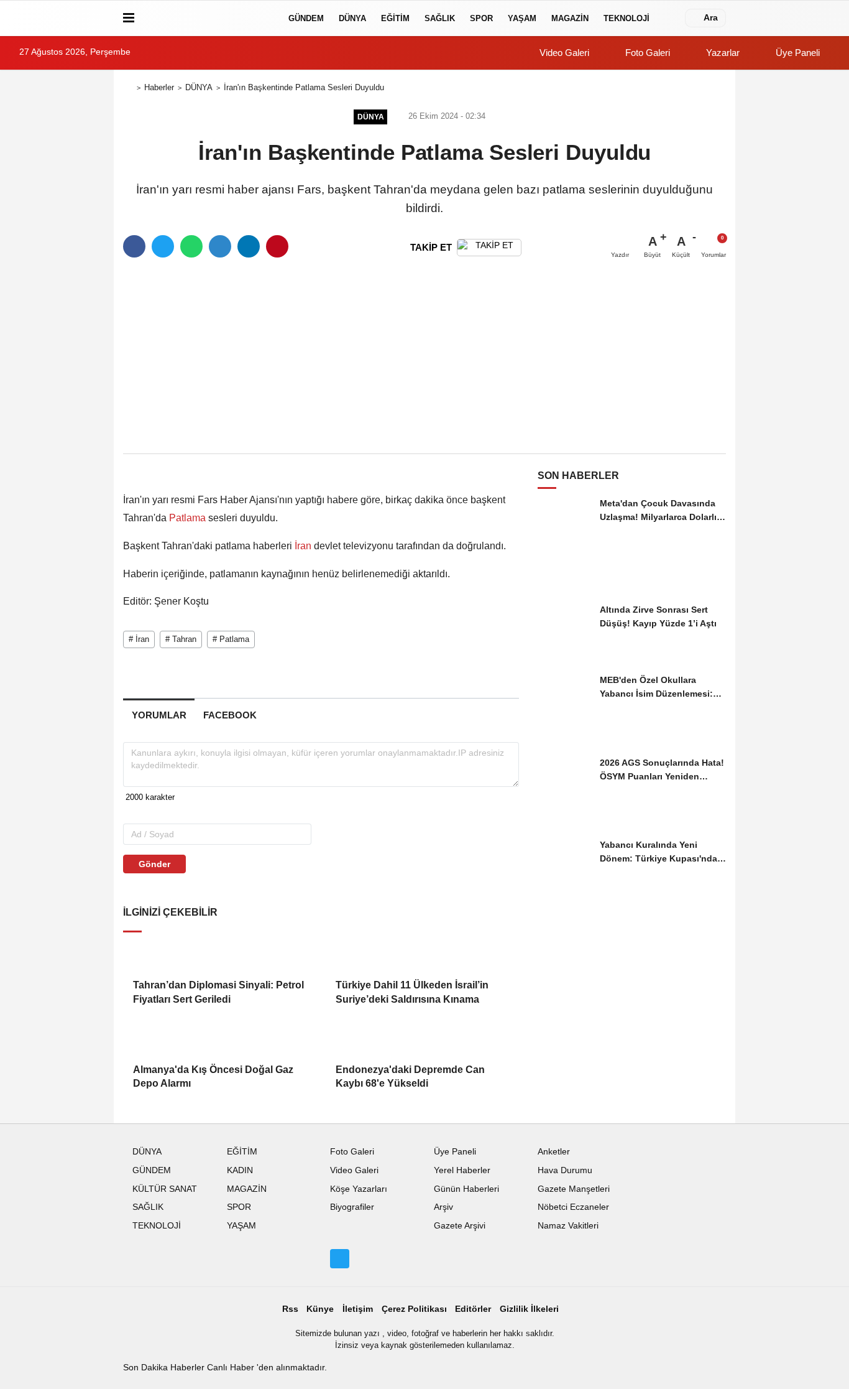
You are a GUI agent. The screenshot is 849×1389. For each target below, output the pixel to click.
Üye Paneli (796, 52)
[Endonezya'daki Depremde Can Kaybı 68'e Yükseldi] (422, 1038)
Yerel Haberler (462, 1170)
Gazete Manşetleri (574, 1189)
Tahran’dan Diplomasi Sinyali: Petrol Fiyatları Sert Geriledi (218, 992)
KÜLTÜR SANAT (164, 1189)
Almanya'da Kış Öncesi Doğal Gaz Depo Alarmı (213, 1076)
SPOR (481, 18)
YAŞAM (522, 18)
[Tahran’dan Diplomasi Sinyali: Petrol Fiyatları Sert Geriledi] (219, 954)
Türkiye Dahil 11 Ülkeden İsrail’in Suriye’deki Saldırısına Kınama (412, 992)
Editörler (473, 1309)
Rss (290, 1309)
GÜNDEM (306, 18)
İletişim (357, 1309)
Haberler (159, 87)
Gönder (154, 864)
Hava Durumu (565, 1170)
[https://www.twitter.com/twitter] (339, 1258)
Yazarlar (722, 52)
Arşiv (443, 1207)
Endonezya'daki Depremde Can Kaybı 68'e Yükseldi (410, 1076)
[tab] (159, 715)
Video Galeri (563, 52)
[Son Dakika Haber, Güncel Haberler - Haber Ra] (209, 18)
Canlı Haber (232, 1367)
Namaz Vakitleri (568, 1225)
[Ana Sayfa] (128, 88)
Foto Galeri (646, 52)
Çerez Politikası (414, 1309)
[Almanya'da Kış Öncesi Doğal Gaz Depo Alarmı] (219, 1038)
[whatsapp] (191, 246)
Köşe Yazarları (358, 1189)
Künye (320, 1309)
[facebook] (134, 246)
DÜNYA (352, 18)
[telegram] (220, 246)
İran (303, 546)
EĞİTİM (395, 18)
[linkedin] (248, 246)
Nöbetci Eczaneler (573, 1207)
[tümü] (669, 18)
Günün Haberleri (466, 1189)
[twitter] (163, 246)
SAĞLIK (439, 18)
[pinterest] (277, 246)
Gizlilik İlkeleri (529, 1309)
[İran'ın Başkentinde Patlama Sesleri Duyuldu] (215, 470)
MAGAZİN (570, 18)
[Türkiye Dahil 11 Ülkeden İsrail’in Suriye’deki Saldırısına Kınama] (422, 954)
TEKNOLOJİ (626, 18)
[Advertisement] (424, 356)
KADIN (240, 1170)
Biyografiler (352, 1207)
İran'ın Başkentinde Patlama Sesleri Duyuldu (304, 87)
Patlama (187, 518)
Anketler (554, 1151)
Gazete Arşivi (459, 1225)
